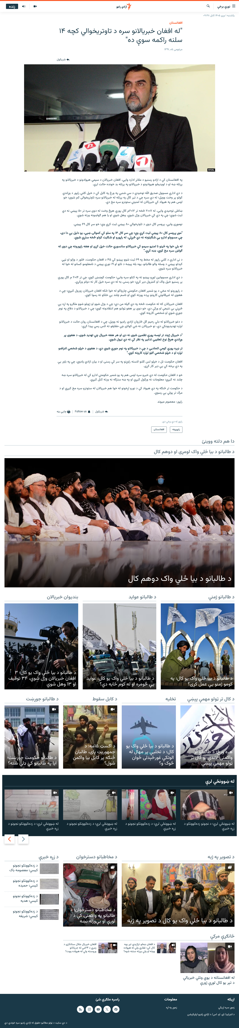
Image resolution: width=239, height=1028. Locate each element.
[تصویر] (35, 6)
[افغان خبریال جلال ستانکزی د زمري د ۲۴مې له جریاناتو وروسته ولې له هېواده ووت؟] (107, 948)
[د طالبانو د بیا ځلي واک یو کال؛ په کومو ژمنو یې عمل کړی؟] (198, 646)
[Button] (63, 60)
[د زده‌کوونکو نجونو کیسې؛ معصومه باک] (49, 868)
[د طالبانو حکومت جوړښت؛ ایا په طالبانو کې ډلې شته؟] (31, 737)
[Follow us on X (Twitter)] (107, 1009)
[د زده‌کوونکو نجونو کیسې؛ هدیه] (49, 899)
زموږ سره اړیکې (226, 1008)
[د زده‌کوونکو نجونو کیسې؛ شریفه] (49, 914)
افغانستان (175, 23)
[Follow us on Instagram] (89, 1009)
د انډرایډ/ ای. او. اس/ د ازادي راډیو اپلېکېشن (211, 1015)
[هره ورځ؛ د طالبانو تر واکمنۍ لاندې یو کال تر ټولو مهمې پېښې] (207, 737)
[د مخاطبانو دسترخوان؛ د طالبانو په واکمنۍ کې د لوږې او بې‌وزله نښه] (90, 895)
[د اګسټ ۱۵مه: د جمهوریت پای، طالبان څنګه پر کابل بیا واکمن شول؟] (90, 737)
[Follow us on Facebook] (116, 1009)
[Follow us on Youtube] (98, 1009)
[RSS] (80, 1009)
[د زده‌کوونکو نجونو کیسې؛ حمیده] (49, 884)
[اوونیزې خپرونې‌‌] (23, 6)
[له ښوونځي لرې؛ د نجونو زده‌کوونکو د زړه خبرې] (207, 805)
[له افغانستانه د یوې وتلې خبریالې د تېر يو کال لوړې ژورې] (207, 958)
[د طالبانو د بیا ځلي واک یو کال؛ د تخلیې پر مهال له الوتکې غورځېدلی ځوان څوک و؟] (149, 737)
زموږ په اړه (171, 1008)
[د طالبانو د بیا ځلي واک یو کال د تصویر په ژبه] (178, 895)
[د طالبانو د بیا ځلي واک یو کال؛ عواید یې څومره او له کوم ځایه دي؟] (119, 646)
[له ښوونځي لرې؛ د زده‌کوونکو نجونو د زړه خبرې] (149, 805)
